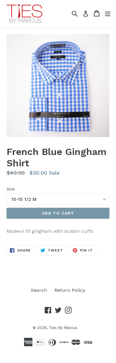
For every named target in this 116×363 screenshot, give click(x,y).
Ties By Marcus (63, 327)
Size (11, 189)
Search (39, 290)
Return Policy (69, 290)
